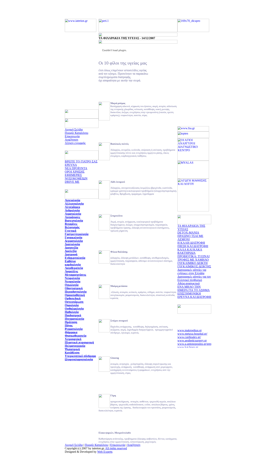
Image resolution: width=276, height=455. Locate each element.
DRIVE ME (72, 181)
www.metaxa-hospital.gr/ (192, 332)
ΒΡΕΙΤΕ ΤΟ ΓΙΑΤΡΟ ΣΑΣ (81, 161)
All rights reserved (116, 448)
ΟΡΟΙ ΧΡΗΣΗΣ (74, 171)
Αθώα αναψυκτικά (188, 283)
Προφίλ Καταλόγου (76, 132)
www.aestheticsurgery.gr (192, 339)
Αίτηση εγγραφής (75, 143)
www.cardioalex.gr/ (189, 336)
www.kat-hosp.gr (187, 346)
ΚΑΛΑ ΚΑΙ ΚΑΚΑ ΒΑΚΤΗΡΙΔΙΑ (189, 251)
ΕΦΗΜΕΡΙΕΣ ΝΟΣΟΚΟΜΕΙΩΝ (76, 176)
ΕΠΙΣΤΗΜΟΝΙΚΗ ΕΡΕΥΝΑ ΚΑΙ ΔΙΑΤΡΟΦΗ (194, 295)
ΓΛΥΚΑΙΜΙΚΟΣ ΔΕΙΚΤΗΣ (194, 266)
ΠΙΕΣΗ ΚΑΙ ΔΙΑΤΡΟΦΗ (192, 246)
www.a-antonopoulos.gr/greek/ (195, 342)
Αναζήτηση (71, 139)
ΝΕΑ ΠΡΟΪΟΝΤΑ (76, 168)
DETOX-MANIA (188, 232)
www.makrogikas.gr (189, 329)
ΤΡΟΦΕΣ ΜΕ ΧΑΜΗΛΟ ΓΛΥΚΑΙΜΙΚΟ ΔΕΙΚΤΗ (193, 261)
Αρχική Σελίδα (74, 129)
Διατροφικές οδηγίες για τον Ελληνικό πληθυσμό (194, 278)
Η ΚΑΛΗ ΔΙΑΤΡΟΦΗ (191, 242)
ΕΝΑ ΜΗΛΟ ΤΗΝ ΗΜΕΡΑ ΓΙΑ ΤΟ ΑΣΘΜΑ (193, 288)
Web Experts (104, 451)
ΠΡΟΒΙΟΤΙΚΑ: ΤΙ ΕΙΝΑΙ (193, 256)
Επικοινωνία (72, 136)
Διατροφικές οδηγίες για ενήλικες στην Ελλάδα (191, 271)
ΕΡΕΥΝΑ (71, 164)
